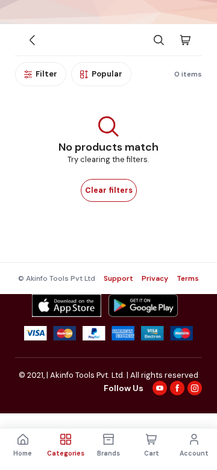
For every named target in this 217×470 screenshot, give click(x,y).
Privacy (155, 278)
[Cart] (185, 40)
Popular (107, 74)
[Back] (32, 40)
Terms (188, 278)
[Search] (158, 40)
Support (118, 278)
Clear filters (109, 190)
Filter (46, 74)
